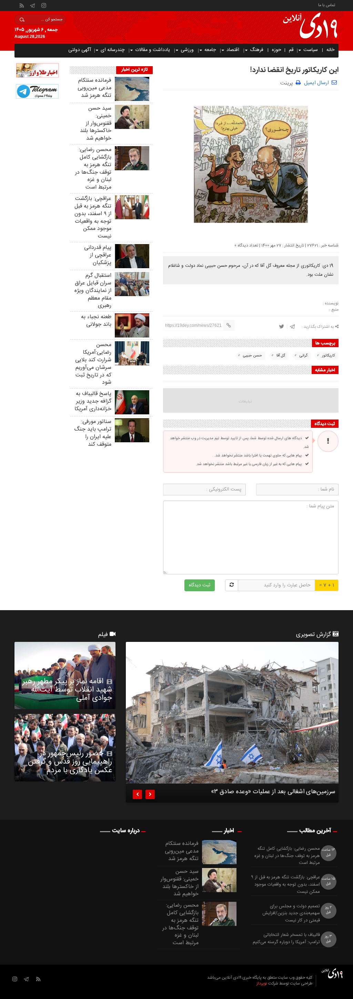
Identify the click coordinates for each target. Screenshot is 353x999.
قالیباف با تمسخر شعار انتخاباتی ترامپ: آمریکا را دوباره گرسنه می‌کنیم (286, 938)
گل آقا (280, 356)
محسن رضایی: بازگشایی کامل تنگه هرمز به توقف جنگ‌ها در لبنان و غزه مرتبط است (93, 168)
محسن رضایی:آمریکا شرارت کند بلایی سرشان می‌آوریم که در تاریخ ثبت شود (93, 363)
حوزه (276, 50)
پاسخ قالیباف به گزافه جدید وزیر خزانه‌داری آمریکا (92, 401)
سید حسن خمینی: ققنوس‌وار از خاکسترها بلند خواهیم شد (95, 123)
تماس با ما (326, 5)
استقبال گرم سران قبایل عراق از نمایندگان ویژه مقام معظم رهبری (92, 290)
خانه (330, 50)
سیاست (310, 50)
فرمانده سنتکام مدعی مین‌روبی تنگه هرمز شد (94, 88)
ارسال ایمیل (316, 83)
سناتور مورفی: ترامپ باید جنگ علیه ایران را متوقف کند (92, 433)
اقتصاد (232, 50)
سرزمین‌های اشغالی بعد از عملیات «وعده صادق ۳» (273, 793)
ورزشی (187, 50)
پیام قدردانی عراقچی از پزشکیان (97, 255)
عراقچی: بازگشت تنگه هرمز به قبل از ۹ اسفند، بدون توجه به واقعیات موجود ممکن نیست (92, 217)
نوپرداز (261, 983)
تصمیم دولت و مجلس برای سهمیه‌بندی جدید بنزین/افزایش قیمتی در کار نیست (291, 913)
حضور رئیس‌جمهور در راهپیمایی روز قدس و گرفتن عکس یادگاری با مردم (70, 761)
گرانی (303, 356)
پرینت (288, 82)
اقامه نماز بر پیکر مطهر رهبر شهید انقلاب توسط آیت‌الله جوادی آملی (67, 689)
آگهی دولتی (79, 50)
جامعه (210, 50)
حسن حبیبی (252, 356)
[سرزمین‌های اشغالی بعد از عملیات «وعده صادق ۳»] (232, 713)
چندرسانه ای (112, 50)
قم (291, 50)
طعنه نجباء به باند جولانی (96, 320)
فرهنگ (256, 50)
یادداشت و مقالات (152, 50)
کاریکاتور (328, 356)
